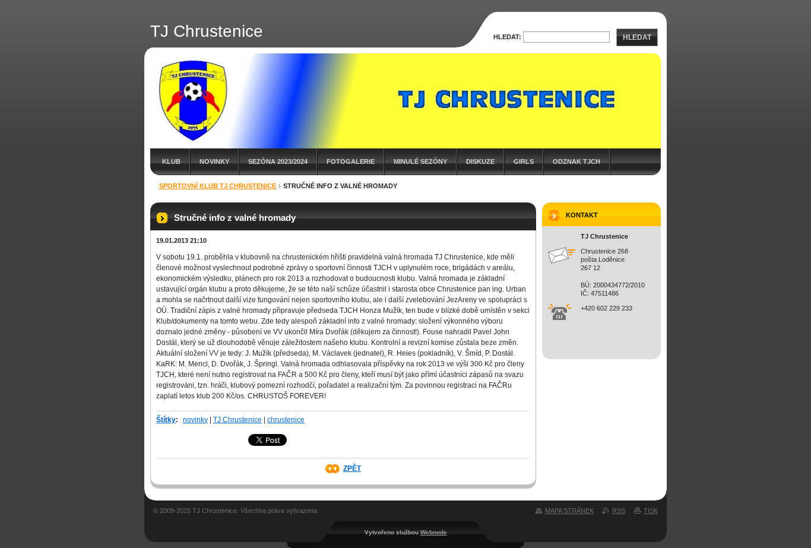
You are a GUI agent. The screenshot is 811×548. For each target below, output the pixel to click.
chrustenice (286, 420)
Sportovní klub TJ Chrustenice (217, 185)
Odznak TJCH (576, 161)
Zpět (352, 468)
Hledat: (507, 36)
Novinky (214, 161)
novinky (195, 420)
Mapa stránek (569, 510)
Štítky (166, 420)
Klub (171, 161)
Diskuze (480, 161)
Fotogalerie (351, 161)
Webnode (433, 532)
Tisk (651, 510)
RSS (618, 510)
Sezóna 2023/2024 (278, 161)
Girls (524, 161)
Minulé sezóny (420, 161)
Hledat (637, 37)
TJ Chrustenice (237, 420)
